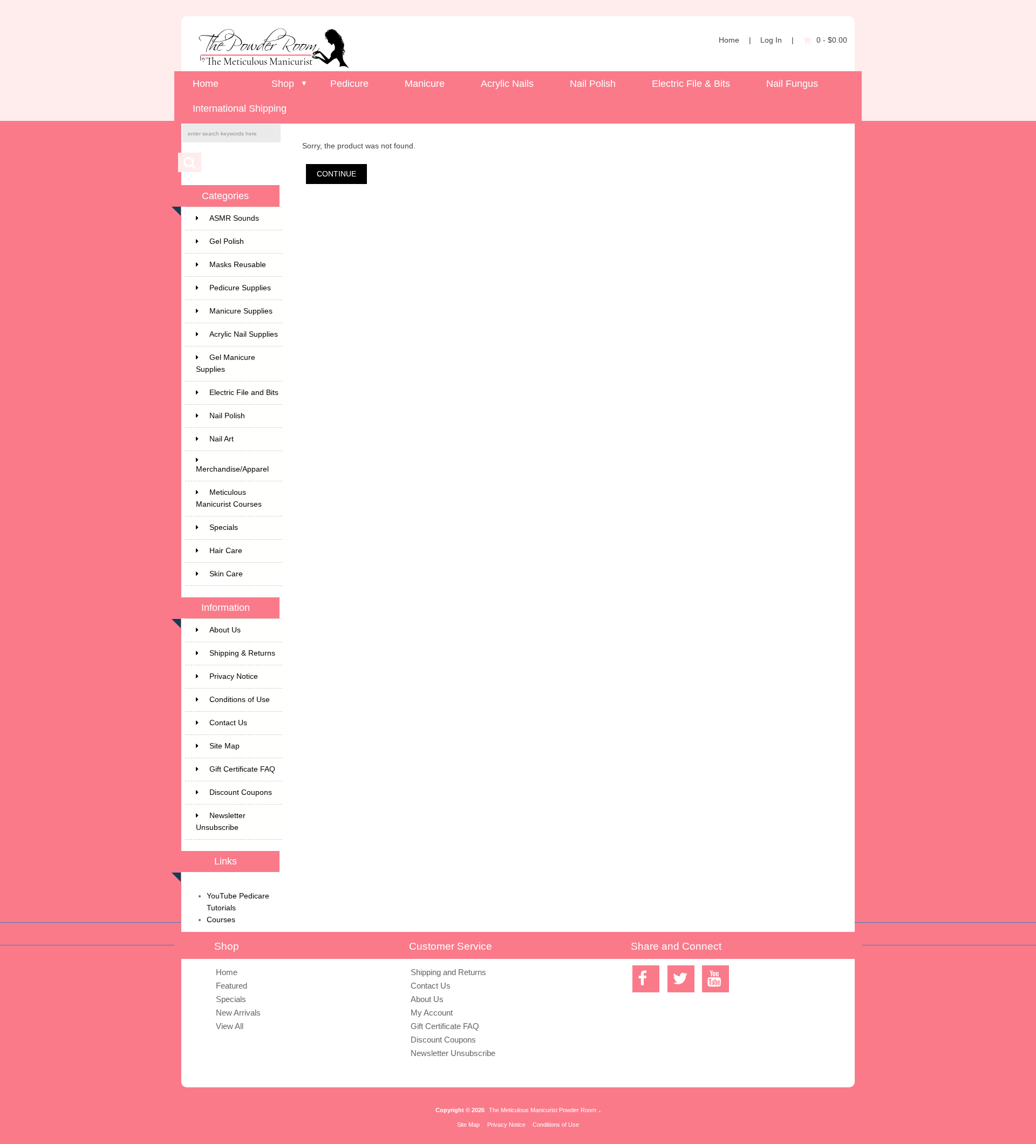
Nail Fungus (792, 83)
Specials (223, 527)
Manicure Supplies (240, 311)
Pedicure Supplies (240, 288)
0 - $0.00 (831, 40)
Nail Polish (593, 83)
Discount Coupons (240, 792)
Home (729, 40)
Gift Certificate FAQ (242, 769)
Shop (282, 83)
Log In (771, 40)
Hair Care (225, 551)
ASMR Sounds (234, 218)
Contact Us (228, 723)
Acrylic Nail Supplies (243, 334)
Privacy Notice (233, 676)
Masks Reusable (237, 265)
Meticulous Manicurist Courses (229, 498)
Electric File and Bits (243, 393)
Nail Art (221, 439)
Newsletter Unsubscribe (221, 822)
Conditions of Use (239, 700)
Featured (231, 985)
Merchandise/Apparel (232, 469)
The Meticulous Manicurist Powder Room (542, 1110)
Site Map (224, 746)
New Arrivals (238, 1012)
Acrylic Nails (507, 83)
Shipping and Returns (448, 972)
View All (229, 1026)
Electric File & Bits (691, 83)
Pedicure (349, 83)
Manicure (425, 83)
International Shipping (240, 108)
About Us (225, 630)
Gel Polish (226, 241)
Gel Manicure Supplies (225, 363)
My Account (432, 1012)
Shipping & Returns (242, 653)
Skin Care (226, 574)
